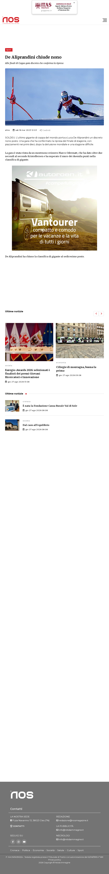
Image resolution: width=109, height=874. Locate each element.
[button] (96, 313)
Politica (26, 850)
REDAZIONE (63, 816)
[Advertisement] (54, 284)
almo (7, 130)
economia (61, 362)
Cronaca (14, 850)
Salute (60, 850)
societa (8, 365)
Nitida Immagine (62, 863)
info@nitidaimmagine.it (71, 830)
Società (50, 850)
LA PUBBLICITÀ (64, 826)
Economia (38, 850)
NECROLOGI (63, 835)
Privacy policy (54, 860)
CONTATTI (18, 826)
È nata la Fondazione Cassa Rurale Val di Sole (50, 405)
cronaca (27, 401)
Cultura (71, 850)
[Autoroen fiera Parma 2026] (54, 208)
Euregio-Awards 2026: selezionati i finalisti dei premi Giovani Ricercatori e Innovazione (27, 373)
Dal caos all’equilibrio (36, 425)
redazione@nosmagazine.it (73, 820)
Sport (81, 850)
